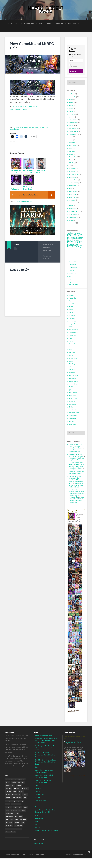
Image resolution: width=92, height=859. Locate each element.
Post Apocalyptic (74, 174)
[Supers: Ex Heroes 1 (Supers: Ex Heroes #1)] (70, 535)
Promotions (46, 247)
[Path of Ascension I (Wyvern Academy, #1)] (73, 664)
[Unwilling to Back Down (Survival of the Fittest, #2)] (73, 578)
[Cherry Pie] (77, 529)
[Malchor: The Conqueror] (70, 681)
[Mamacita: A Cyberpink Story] (70, 594)
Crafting (71, 111)
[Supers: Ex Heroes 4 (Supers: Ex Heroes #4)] (73, 567)
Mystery (71, 160)
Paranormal (72, 171)
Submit (72, 270)
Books (37, 767)
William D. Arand (10, 832)
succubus (8, 829)
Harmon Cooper (16, 804)
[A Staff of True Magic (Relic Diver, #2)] (70, 562)
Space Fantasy (73, 191)
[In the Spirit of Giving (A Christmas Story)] (73, 621)
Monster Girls (73, 157)
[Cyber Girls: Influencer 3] (80, 594)
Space (70, 188)
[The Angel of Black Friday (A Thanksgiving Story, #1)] (80, 573)
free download (16, 794)
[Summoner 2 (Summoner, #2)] (73, 551)
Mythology (72, 163)
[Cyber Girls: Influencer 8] (70, 642)
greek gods (9, 801)
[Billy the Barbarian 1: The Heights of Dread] (77, 696)
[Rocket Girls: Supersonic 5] (80, 632)
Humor (71, 140)
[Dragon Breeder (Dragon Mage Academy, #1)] (80, 680)
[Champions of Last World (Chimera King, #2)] (73, 674)
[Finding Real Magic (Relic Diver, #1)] (80, 529)
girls (25, 797)
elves (14, 791)
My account (39, 818)
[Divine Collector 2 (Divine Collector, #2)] (80, 690)
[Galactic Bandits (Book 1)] (77, 556)
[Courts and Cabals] (77, 686)
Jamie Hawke (17, 807)
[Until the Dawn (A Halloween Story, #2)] (77, 610)
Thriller (71, 206)
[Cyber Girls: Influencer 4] (80, 621)
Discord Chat (29, 23)
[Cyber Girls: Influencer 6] (73, 642)
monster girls (9, 819)
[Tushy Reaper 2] (77, 599)
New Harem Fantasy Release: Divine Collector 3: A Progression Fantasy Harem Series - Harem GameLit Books (76, 493)
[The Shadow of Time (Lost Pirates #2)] (73, 540)
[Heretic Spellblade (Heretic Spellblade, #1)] (70, 707)
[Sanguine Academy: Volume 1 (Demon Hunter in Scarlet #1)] (77, 702)
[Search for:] (76, 82)
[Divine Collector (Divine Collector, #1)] (80, 670)
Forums (37, 798)
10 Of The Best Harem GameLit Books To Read (74, 233)
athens (7, 782)
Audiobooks (72, 97)
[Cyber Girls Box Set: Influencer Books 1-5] (77, 594)
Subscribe (73, 71)
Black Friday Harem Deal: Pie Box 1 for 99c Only (75, 246)
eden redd (8, 791)
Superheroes (72, 203)
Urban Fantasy (73, 217)
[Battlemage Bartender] (77, 653)
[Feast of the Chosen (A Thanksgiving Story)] (80, 616)
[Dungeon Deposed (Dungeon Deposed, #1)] (70, 546)
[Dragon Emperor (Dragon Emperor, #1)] (80, 551)
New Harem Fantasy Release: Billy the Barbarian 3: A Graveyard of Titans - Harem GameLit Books (76, 480)
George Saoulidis (16, 797)
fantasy (8, 794)
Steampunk (72, 200)
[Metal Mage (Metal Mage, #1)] (80, 546)
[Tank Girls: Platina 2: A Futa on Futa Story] (70, 648)
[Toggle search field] (84, 29)
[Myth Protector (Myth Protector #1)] (73, 535)
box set (8, 785)
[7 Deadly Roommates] (70, 529)
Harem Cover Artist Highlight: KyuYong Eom (74, 240)
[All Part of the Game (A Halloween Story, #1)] (70, 578)
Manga (71, 154)
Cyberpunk (72, 117)
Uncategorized (73, 214)
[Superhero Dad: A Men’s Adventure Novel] (77, 659)
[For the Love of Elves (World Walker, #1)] (70, 572)
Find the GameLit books (18, 109)
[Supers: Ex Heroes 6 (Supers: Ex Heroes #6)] (80, 562)
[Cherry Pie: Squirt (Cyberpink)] (77, 588)
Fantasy (71, 125)
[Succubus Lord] (79, 766)
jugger (25, 807)
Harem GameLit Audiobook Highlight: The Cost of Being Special (76, 471)
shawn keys (9, 825)
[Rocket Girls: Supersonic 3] (80, 626)
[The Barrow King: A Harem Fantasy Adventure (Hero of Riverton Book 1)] (70, 697)
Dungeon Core (73, 122)
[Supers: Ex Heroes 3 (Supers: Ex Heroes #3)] (77, 567)
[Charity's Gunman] (80, 702)
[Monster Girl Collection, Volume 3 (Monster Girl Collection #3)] (70, 702)
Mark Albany (18, 816)
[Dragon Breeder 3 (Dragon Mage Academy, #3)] (73, 686)
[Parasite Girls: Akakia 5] (73, 632)
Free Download (73, 128)
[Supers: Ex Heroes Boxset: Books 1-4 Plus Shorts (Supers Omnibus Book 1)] (73, 560)
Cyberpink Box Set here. (24, 201)
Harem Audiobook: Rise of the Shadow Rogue (75, 243)
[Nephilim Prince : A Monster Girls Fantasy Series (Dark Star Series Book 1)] (80, 697)
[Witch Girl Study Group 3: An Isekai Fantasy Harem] (73, 695)
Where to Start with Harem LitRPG (46, 830)
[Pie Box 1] (73, 594)
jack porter (9, 807)
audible (14, 782)
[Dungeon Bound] (73, 691)
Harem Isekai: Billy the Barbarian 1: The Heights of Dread (76, 485)
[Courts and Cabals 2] (80, 686)
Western (71, 220)
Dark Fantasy (72, 120)
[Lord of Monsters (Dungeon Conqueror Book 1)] (80, 556)
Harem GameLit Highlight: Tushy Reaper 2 (76, 459)
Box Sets (71, 102)
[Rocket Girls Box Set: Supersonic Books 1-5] (70, 599)
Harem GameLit (73, 134)
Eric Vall (21, 791)
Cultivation (72, 114)
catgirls (19, 785)
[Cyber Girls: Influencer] (80, 605)
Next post (46, 259)
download (25, 788)
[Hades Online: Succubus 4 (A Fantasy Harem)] (70, 589)
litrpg (49, 250)
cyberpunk (8, 788)
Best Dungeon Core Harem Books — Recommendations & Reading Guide (46, 748)
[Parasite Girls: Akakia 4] (77, 615)
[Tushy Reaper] (80, 588)
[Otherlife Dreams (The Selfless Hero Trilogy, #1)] (77, 540)
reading (17, 822)
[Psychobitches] (70, 540)
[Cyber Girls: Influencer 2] (70, 626)
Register (59, 23)
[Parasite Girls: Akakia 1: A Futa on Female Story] (80, 610)
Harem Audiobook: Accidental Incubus (74, 450)
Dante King (17, 788)
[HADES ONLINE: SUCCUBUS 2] (77, 583)
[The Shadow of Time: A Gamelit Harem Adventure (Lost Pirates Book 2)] (76, 761)
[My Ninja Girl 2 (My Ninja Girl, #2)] (77, 664)
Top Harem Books (74, 211)
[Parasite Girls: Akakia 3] (73, 615)
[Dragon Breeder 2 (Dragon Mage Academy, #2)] (70, 686)
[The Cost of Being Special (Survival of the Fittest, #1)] (73, 573)
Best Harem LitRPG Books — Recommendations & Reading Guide (45, 755)
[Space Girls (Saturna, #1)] (77, 605)
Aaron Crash (9, 779)
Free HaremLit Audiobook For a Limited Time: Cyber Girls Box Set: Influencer (75, 237)
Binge (70, 99)
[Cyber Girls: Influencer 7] (73, 637)
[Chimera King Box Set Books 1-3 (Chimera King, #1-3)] (80, 674)
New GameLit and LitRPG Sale (32, 45)
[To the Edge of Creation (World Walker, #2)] (70, 605)
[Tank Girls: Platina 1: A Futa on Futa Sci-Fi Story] (70, 621)
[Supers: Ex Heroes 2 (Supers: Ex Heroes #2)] (80, 567)
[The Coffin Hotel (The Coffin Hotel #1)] (73, 707)
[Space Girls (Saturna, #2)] (73, 626)
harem (7, 804)
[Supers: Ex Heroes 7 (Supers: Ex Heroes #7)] (77, 562)
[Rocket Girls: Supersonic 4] (77, 621)
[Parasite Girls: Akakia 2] (70, 615)
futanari (25, 794)
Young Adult (72, 223)
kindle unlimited (15, 810)
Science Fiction (73, 183)
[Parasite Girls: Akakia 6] (77, 626)
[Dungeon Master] (65, 772)
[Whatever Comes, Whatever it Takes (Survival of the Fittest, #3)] (80, 659)
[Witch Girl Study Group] (77, 647)
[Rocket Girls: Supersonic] (70, 610)
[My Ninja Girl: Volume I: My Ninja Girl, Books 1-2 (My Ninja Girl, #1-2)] (73, 668)
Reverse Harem (73, 180)
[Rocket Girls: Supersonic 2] (77, 642)
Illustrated (72, 143)
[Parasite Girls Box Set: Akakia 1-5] (77, 632)
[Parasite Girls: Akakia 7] (80, 642)
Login (49, 23)
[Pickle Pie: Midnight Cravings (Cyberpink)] (73, 610)
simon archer (18, 825)
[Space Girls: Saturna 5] (80, 637)
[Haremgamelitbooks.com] (72, 516)
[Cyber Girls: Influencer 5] (70, 632)
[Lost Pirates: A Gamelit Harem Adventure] (69, 761)
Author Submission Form (43, 736)
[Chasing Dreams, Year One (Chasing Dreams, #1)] (77, 578)
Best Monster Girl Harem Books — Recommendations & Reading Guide (46, 762)
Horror (71, 137)
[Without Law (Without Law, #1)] (70, 556)
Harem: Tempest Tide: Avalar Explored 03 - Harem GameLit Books (75, 446)
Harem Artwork (73, 131)
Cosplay (71, 108)
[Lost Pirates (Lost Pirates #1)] (80, 535)
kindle (7, 810)
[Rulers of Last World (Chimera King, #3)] (77, 674)
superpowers (17, 829)
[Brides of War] (80, 578)
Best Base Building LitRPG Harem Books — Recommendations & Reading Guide (46, 741)
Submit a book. (39, 843)
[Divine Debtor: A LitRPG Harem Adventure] (70, 653)
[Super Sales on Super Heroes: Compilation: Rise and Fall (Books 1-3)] (73, 545)
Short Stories (72, 185)
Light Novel (72, 151)
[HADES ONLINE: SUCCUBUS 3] (80, 583)
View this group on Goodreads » (73, 710)
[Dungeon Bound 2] (77, 691)
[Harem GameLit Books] (46, 10)
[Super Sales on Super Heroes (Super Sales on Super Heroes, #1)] (80, 540)
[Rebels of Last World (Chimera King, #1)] (70, 674)
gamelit (45, 250)
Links (36, 815)
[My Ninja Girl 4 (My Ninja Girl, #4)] (70, 670)
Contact (37, 791)
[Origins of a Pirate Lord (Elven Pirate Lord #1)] (73, 680)
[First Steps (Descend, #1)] (70, 663)
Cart (36, 785)
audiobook (21, 782)
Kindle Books (12, 23)
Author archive (15, 248)
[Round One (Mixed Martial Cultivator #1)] (73, 588)
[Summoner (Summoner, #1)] (77, 546)
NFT (70, 165)
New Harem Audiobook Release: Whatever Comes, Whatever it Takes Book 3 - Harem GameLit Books (77, 465)
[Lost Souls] (70, 691)
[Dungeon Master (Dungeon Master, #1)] (77, 551)
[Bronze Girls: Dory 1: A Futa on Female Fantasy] (73, 648)
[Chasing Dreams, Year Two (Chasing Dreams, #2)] (80, 648)
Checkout (38, 788)
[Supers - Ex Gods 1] (77, 535)
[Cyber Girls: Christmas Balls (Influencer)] (73, 599)
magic (17, 813)
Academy (71, 94)
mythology (23, 819)
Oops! (37, 821)
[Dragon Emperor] (69, 772)
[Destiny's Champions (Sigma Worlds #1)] (73, 659)
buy (13, 785)
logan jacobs (9, 813)
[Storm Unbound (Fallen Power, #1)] (73, 605)
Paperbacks (72, 168)
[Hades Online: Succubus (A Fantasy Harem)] (73, 583)
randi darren (9, 822)
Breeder (71, 105)
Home (37, 804)
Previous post (47, 256)
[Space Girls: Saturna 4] (70, 637)
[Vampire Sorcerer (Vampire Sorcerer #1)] (70, 583)
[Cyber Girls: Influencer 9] (77, 637)
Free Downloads (75, 267)
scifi (22, 822)
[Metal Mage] (76, 766)
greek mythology (18, 801)
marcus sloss (9, 816)
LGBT (70, 148)
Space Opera (72, 194)
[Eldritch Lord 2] (73, 556)
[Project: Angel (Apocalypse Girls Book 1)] (73, 653)
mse (16, 819)
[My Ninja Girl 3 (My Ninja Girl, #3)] (80, 664)
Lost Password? (74, 23)
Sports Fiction (73, 197)
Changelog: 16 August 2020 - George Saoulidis (76, 455)
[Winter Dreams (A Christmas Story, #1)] (77, 573)
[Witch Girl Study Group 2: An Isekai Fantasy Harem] (77, 679)
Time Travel (72, 208)
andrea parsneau (20, 779)
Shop (36, 824)
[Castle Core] (73, 702)
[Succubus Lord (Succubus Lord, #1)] (70, 551)
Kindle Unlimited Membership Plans (25, 106)
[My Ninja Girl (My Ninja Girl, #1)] (70, 659)
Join (40, 23)
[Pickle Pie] (73, 529)
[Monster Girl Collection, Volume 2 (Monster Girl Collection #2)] (80, 653)
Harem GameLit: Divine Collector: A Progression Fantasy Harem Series (76, 499)
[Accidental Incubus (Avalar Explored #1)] (77, 670)
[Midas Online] (80, 599)
